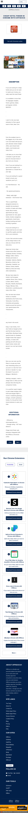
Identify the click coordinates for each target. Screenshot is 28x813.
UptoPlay (8, 742)
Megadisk (8, 747)
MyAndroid (9, 754)
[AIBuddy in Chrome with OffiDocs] (15, 635)
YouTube (10, 773)
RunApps (8, 757)
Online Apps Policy (11, 711)
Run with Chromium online (15, 41)
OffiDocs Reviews (11, 801)
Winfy (7, 752)
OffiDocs (8, 737)
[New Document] (14, 6)
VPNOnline (9, 749)
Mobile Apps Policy (11, 713)
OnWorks (8, 739)
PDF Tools (9, 790)
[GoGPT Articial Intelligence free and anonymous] (4, 6)
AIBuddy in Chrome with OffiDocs (14, 638)
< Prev (10, 442)
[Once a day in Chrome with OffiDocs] (15, 583)
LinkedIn (17, 773)
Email (9, 775)
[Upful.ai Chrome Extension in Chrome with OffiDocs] (15, 531)
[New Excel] (19, 6)
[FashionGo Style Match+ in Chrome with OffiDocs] (15, 479)
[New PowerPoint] (24, 6)
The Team (8, 703)
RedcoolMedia (10, 744)
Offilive (8, 793)
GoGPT (8, 788)
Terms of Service (10, 716)
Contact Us (9, 708)
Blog (7, 721)
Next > (18, 442)
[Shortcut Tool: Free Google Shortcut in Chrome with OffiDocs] (15, 505)
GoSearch (8, 785)
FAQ (7, 729)
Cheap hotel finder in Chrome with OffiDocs (14, 17)
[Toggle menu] (2, 1)
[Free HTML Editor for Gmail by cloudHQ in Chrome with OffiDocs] (15, 557)
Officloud (8, 760)
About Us (8, 706)
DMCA (8, 726)
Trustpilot (9, 765)
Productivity (10, 464)
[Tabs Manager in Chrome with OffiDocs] (15, 609)
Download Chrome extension (14, 492)
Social (20, 464)
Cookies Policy (10, 718)
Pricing (8, 723)
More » (14, 653)
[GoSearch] (9, 6)
